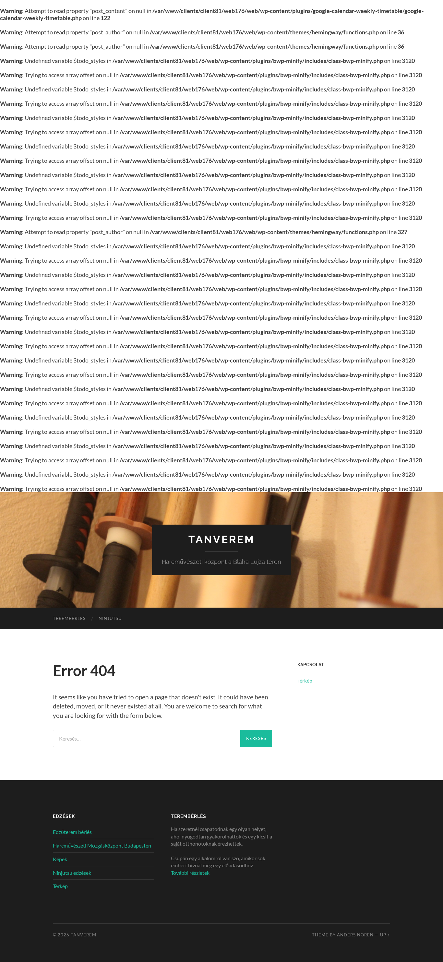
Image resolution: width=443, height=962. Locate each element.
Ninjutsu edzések (72, 873)
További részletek (190, 873)
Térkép (304, 680)
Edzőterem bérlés (72, 832)
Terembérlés (69, 618)
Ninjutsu (110, 618)
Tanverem (221, 539)
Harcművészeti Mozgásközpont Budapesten (102, 845)
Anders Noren (355, 934)
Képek (60, 859)
